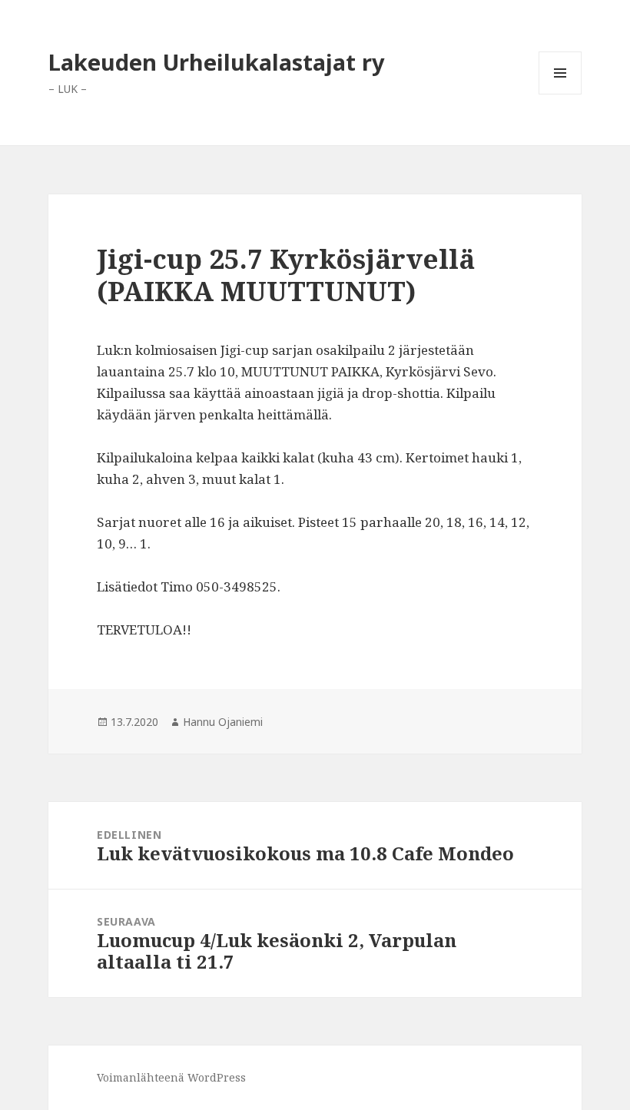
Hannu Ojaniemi (223, 721)
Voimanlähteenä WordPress (171, 1077)
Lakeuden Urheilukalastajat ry (216, 62)
